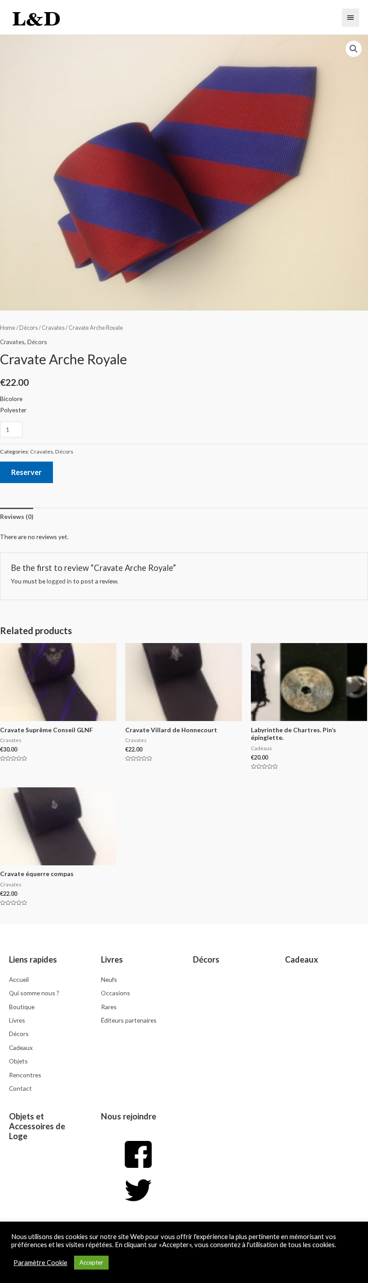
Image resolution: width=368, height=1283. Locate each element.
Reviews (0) (16, 516)
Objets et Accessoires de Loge (37, 1126)
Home (7, 327)
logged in (59, 581)
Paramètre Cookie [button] (40, 1262)
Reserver (26, 472)
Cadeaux (301, 959)
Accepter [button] (91, 1262)
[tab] (16, 516)
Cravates (53, 327)
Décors (28, 327)
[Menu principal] (350, 17)
